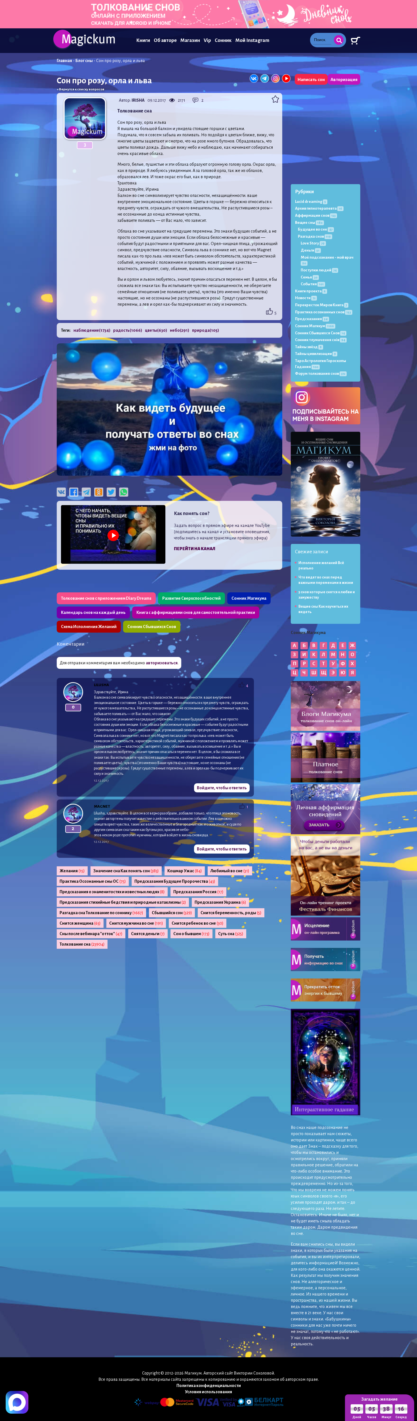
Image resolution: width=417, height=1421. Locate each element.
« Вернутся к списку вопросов (80, 89)
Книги (143, 40)
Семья (309, 277)
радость (127, 330)
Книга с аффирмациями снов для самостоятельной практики (195, 612)
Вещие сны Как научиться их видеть (323, 609)
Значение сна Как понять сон (126, 871)
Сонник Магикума (248, 598)
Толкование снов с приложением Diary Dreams (106, 598)
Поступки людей (319, 270)
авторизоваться (162, 663)
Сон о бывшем (191, 933)
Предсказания (311, 319)
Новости (305, 298)
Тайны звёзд (308, 347)
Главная (64, 60)
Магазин (190, 40)
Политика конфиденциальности (208, 1385)
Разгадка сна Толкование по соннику (101, 913)
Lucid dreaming (310, 201)
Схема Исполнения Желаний (89, 626)
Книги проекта (310, 291)
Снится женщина (80, 923)
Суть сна (230, 933)
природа (205, 330)
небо (179, 330)
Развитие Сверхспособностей (191, 598)
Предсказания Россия (198, 892)
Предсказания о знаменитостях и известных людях (112, 892)
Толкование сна (82, 944)
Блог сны (84, 60)
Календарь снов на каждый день (93, 612)
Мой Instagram (252, 40)
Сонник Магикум (314, 326)
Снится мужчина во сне (136, 923)
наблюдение (91, 330)
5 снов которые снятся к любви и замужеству (326, 594)
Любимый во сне (229, 871)
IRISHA (138, 100)
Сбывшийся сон (172, 913)
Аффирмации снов (315, 215)
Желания (72, 871)
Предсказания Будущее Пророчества (174, 881)
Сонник (223, 40)
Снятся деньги (148, 933)
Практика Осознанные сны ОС (93, 881)
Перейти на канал (194, 548)
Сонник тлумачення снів (320, 340)
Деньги (310, 250)
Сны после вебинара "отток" (91, 933)
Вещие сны (309, 222)
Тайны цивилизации (315, 354)
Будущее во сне (315, 229)
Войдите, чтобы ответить (222, 788)
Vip (207, 40)
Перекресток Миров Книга (321, 305)
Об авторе (165, 40)
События (312, 284)
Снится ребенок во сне (198, 923)
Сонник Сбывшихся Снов (151, 626)
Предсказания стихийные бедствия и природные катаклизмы (123, 902)
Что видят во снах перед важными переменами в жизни (325, 580)
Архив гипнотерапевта (318, 208)
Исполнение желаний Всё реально (321, 565)
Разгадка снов (314, 236)
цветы (156, 330)
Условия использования (208, 1392)
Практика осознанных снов (323, 312)
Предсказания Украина (220, 902)
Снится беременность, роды (231, 913)
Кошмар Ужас (184, 871)
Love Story (313, 243)
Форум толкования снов (320, 373)
